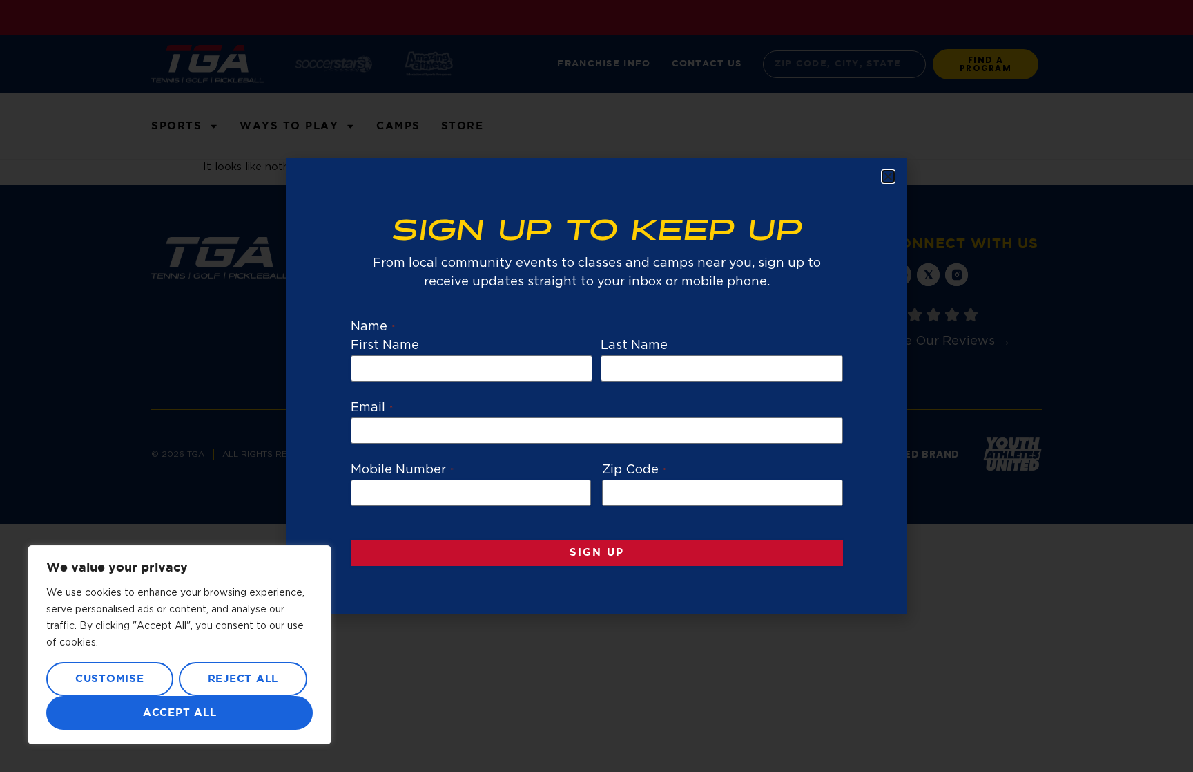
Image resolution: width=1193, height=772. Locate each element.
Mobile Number (402, 470)
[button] (888, 176)
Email (372, 408)
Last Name (634, 345)
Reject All (243, 679)
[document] (596, 386)
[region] (179, 644)
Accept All (180, 712)
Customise (109, 679)
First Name (385, 345)
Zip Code (634, 470)
